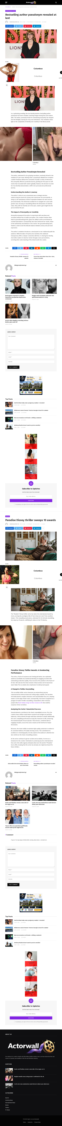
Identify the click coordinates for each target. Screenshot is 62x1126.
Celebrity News (9, 1100)
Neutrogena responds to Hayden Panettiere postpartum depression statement (15, 297)
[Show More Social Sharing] (43, 26)
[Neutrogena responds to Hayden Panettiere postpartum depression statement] (17, 286)
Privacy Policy (40, 504)
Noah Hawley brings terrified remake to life (30, 702)
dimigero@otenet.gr (14, 21)
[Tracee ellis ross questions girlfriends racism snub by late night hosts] (17, 816)
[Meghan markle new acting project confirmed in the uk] (9, 1078)
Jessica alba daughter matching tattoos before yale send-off (16, 321)
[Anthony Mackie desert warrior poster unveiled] (9, 426)
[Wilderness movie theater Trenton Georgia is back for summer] (9, 412)
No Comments (31, 21)
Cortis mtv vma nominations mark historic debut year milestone (44, 803)
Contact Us (30, 1122)
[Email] (6, 85)
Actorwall (37, 1119)
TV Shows (7, 1110)
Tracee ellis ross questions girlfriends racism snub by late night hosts (16, 826)
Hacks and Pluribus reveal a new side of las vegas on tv (16, 803)
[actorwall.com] (31, 2)
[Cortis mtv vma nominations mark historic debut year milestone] (44, 793)
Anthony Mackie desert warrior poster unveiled (27, 425)
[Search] (56, 2)
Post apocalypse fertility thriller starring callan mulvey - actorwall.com (31, 840)
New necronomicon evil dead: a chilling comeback (27, 417)
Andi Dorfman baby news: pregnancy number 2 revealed (29, 403)
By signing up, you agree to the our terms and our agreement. (31, 504)
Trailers (7, 1107)
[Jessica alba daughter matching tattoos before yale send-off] (17, 311)
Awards (7, 516)
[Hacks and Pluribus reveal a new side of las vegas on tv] (17, 793)
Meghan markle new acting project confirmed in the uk (29, 1076)
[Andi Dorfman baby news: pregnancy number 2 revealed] (9, 404)
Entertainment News (10, 10)
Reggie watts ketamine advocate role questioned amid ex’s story (43, 296)
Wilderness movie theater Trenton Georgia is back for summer (31, 410)
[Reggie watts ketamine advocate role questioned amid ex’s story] (44, 286)
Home (13, 6)
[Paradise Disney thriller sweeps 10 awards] (31, 546)
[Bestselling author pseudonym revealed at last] (31, 43)
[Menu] (6, 2)
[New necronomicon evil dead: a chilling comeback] (9, 419)
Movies (7, 1105)
